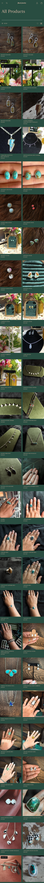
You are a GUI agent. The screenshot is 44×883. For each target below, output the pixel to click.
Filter (5, 23)
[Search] (7, 3)
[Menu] (2, 3)
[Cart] (41, 3)
